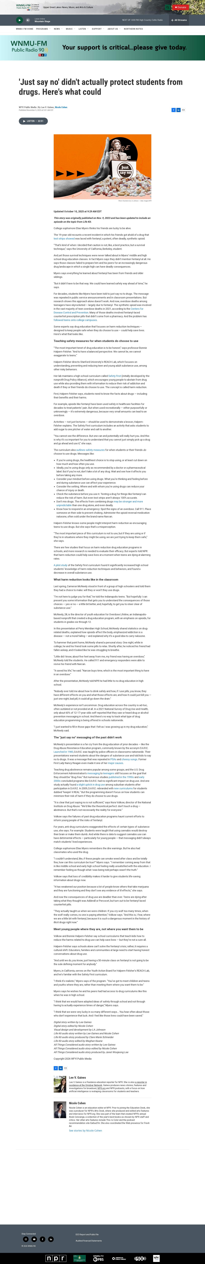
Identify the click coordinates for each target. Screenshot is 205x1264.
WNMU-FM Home (24, 29)
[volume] (28, 20)
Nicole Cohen (61, 107)
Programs (42, 29)
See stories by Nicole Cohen (85, 1130)
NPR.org (101, 1088)
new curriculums (123, 788)
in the (123, 777)
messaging (93, 773)
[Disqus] (102, 1187)
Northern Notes (133, 29)
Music (69, 29)
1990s (130, 777)
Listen (82, 29)
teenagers (108, 773)
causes (119, 763)
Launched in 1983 (63, 751)
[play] (19, 20)
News (57, 29)
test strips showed (64, 238)
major (111, 763)
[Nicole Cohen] (60, 1109)
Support (97, 29)
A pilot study (60, 565)
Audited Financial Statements (89, 1241)
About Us (113, 29)
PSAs (113, 759)
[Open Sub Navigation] (50, 29)
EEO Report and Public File (87, 1235)
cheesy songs (129, 759)
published (114, 777)
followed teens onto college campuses (75, 320)
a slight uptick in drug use (91, 784)
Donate (182, 7)
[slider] (32, 20)
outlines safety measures (90, 449)
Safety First (114, 375)
